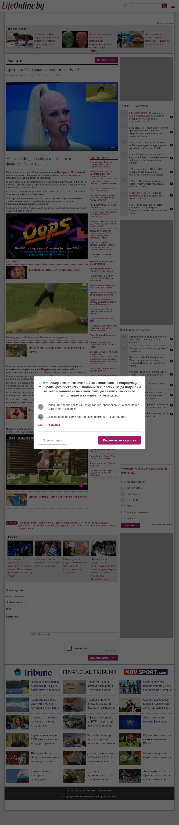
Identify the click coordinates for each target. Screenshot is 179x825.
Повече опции (52, 440)
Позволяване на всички (119, 440)
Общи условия (49, 424)
